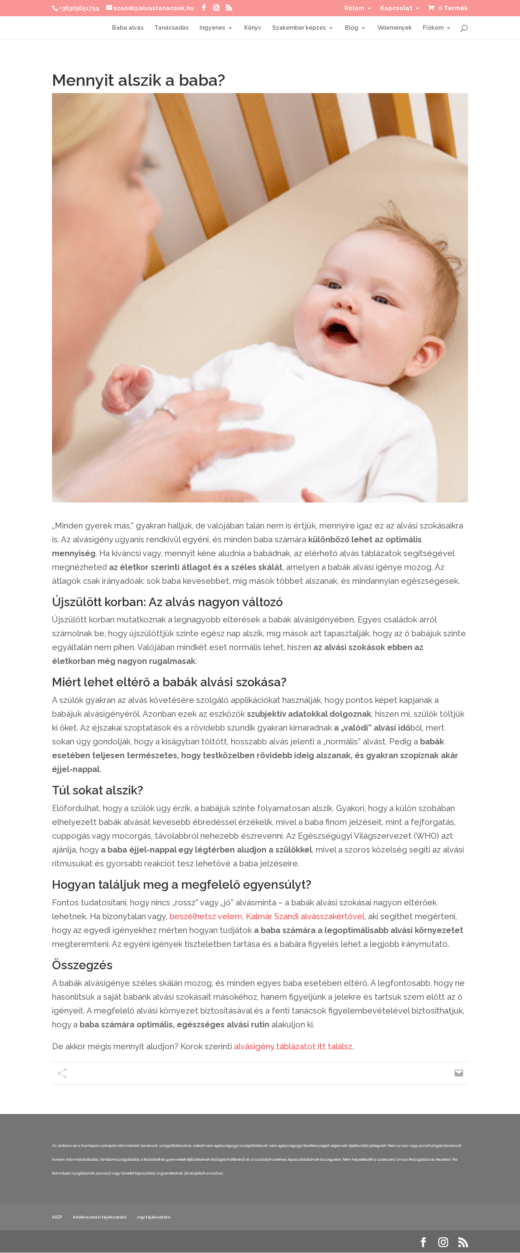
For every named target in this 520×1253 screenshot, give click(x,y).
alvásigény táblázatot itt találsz (293, 1046)
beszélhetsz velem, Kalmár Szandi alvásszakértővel (266, 916)
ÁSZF (57, 1217)
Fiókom (433, 28)
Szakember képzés (299, 28)
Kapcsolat (396, 8)
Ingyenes (212, 28)
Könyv (252, 28)
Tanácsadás (171, 28)
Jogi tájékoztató (153, 1217)
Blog (351, 28)
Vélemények (394, 28)
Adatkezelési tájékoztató (99, 1217)
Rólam (354, 8)
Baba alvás (127, 28)
